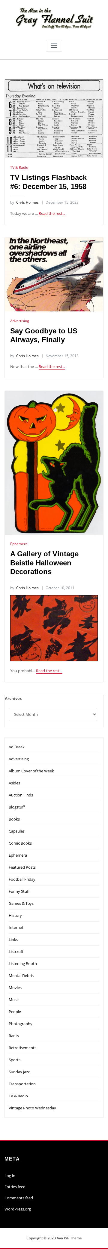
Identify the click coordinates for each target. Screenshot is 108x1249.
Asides (14, 783)
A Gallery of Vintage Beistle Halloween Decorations (44, 563)
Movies (15, 987)
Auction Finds (21, 795)
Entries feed (15, 1186)
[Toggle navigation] (54, 46)
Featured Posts (22, 867)
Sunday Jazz (19, 1071)
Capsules (17, 831)
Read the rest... (52, 213)
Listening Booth (23, 963)
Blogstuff (17, 807)
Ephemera (19, 543)
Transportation (22, 1084)
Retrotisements (22, 1047)
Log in (9, 1175)
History (15, 915)
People (15, 1011)
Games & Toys (21, 903)
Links (13, 939)
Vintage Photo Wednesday (32, 1108)
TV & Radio (19, 167)
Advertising (19, 320)
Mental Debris (21, 975)
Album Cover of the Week (31, 771)
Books (14, 819)
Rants (14, 1035)
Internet (16, 927)
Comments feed (18, 1198)
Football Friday (22, 879)
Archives (13, 698)
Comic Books (20, 843)
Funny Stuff (19, 891)
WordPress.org (17, 1209)
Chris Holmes (24, 202)
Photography (20, 1023)
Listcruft (16, 951)
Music (14, 999)
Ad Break (17, 747)
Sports (14, 1059)
